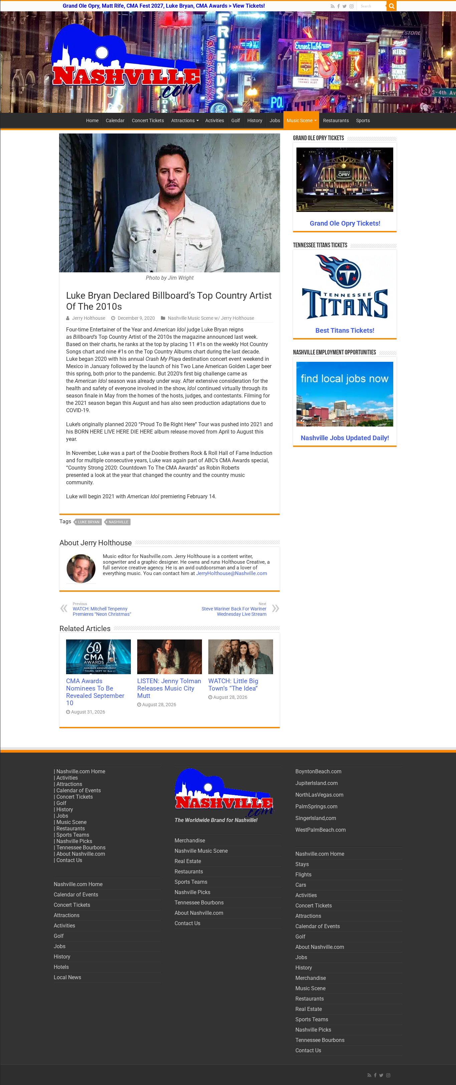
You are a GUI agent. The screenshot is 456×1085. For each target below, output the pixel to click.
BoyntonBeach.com (318, 771)
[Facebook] (338, 6)
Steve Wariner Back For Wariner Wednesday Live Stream (234, 609)
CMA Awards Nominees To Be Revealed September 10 (95, 692)
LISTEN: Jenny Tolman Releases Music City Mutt (169, 688)
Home (92, 120)
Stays (302, 864)
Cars (300, 885)
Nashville (118, 522)
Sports (363, 120)
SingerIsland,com (315, 818)
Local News (67, 977)
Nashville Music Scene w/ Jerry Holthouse (211, 318)
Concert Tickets (148, 120)
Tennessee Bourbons (80, 847)
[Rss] (332, 6)
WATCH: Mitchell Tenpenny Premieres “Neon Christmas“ (102, 609)
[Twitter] (345, 6)
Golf (235, 120)
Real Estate (188, 861)
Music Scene (299, 120)
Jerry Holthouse (88, 318)
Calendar (115, 120)
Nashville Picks (74, 841)
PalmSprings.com (316, 806)
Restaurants (336, 120)
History (254, 120)
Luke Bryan (88, 522)
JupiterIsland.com (316, 783)
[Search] (392, 6)
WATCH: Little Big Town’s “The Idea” (233, 684)
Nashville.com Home (80, 771)
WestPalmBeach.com (320, 830)
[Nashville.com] (228, 62)
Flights (303, 874)
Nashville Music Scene (201, 851)
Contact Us (69, 860)
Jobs (275, 120)
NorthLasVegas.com (319, 795)
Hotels (61, 967)
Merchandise (190, 840)
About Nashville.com (80, 854)
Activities (214, 120)
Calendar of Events (78, 790)
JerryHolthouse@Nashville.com (231, 573)
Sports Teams (72, 835)
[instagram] (351, 6)
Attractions (183, 120)
